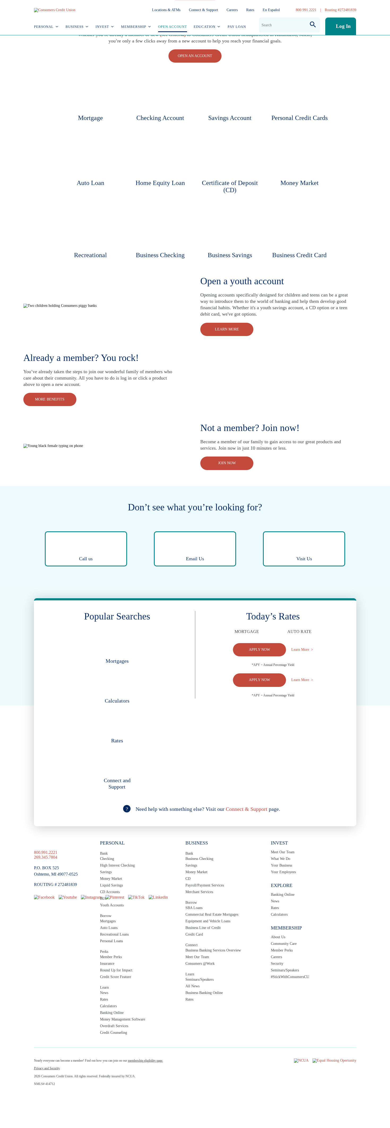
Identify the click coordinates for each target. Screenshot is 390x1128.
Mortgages (108, 921)
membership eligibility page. (145, 1060)
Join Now (227, 463)
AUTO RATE (299, 631)
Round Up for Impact (116, 970)
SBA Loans (193, 908)
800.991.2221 (306, 10)
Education (204, 27)
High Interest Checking (117, 865)
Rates (250, 10)
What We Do (280, 859)
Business (75, 27)
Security (277, 964)
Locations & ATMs (166, 10)
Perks (104, 952)
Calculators (108, 1006)
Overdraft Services (114, 1026)
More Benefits (49, 399)
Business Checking (199, 859)
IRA (103, 899)
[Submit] (313, 25)
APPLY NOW (259, 650)
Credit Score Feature (115, 977)
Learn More (300, 650)
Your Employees (283, 872)
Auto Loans (109, 928)
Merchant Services (199, 892)
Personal (44, 27)
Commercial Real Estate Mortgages (211, 914)
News (104, 993)
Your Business (281, 865)
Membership (133, 27)
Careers (232, 10)
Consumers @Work (200, 964)
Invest (102, 27)
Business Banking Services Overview (213, 950)
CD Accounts (110, 892)
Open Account (172, 27)
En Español (271, 10)
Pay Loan (237, 27)
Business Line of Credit (203, 928)
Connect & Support (203, 10)
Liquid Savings (111, 885)
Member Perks (111, 957)
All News (192, 986)
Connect (191, 945)
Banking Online (112, 1013)
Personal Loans (111, 941)
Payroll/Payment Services (204, 885)
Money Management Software (122, 1019)
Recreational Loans (114, 934)
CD (187, 879)
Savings (106, 872)
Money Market (111, 879)
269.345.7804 (45, 857)
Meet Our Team (197, 957)
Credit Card (194, 934)
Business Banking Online (204, 993)
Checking (107, 859)
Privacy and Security (47, 1068)
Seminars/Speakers (199, 979)
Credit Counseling (113, 1033)
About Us (278, 937)
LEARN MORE (227, 329)
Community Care (284, 944)
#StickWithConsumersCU (290, 977)
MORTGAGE (247, 631)
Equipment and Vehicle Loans (207, 921)
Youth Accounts (112, 905)
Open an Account (195, 56)
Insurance (107, 964)
